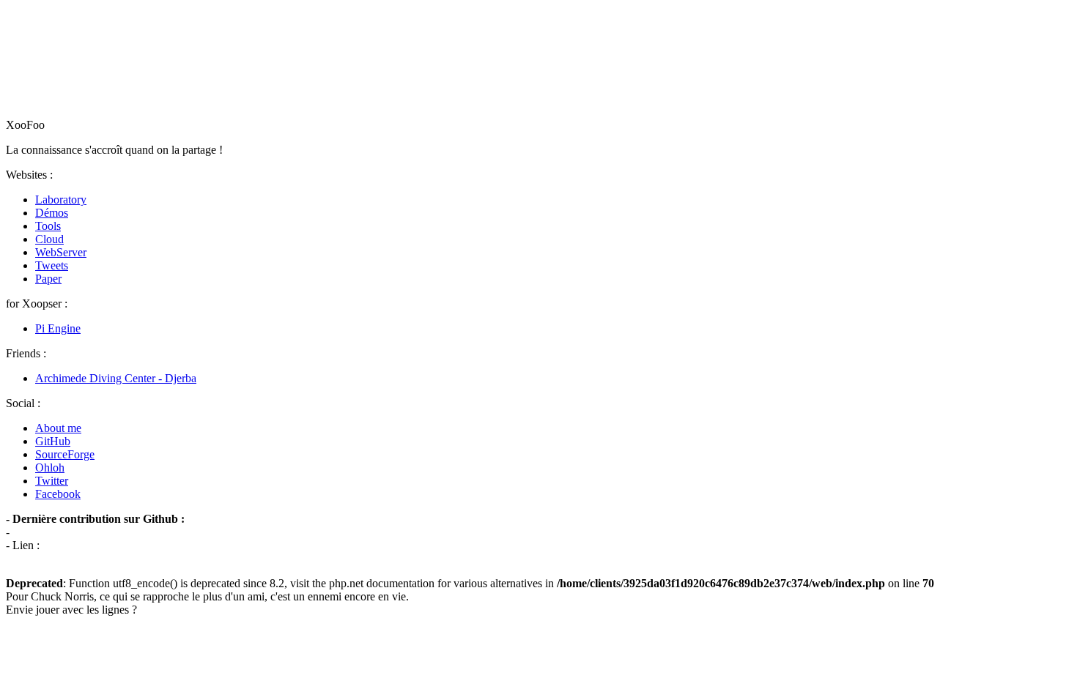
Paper (48, 278)
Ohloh (49, 467)
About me (58, 428)
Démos (51, 212)
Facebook (58, 494)
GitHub (52, 441)
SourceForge (65, 454)
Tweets (51, 265)
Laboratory (60, 199)
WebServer (60, 252)
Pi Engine (58, 328)
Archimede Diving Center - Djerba (115, 378)
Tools (48, 226)
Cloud (49, 239)
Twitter (51, 480)
